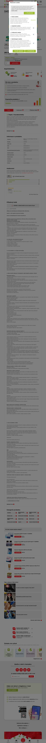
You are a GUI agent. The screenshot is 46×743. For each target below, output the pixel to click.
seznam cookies (14, 10)
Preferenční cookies (16, 32)
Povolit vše (30, 13)
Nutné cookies (15, 16)
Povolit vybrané (19, 51)
